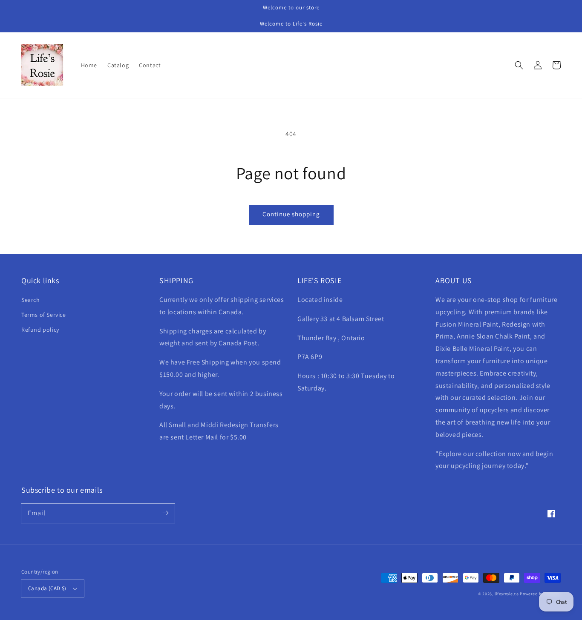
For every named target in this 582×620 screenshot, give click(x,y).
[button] (519, 65)
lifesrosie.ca (507, 594)
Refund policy (40, 329)
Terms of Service (43, 315)
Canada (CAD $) (47, 588)
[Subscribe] (165, 513)
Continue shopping (291, 214)
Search (30, 300)
